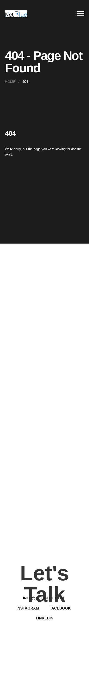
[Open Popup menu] (80, 13)
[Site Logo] (16, 13)
